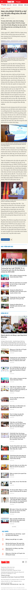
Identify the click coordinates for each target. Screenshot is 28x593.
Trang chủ (3, 8)
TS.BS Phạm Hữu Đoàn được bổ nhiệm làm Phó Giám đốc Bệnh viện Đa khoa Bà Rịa (18, 457)
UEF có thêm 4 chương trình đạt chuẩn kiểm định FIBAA (18, 276)
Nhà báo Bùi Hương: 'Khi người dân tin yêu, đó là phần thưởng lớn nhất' (15, 544)
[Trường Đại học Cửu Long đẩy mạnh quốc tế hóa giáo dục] (5, 299)
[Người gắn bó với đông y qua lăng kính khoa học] (14, 324)
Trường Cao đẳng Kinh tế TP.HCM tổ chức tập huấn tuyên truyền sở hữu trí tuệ (18, 291)
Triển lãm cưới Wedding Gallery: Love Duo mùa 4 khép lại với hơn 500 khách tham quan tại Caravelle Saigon (18, 424)
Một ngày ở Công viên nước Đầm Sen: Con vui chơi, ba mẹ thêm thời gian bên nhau (18, 510)
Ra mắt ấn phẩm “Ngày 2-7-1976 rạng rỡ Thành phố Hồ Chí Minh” (18, 490)
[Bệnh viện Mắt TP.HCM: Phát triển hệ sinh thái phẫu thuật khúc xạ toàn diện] (5, 520)
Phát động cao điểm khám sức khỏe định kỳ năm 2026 (18, 406)
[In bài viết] (11, 239)
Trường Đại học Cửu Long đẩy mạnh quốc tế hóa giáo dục (17, 298)
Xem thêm (14, 526)
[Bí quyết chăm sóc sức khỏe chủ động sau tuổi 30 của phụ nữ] (5, 467)
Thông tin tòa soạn (5, 575)
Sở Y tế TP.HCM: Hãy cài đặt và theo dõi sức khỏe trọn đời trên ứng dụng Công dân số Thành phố (18, 369)
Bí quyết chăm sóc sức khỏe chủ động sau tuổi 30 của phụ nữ (18, 466)
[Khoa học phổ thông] (18, 1)
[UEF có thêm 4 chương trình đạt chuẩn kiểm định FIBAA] (5, 277)
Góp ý (20, 584)
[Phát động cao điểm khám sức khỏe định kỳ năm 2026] (5, 407)
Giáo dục (8, 8)
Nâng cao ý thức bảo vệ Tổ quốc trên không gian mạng (18, 350)
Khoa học (15, 5)
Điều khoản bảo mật (14, 584)
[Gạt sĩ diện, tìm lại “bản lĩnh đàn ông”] (5, 483)
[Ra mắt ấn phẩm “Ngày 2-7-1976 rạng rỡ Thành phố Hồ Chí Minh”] (5, 491)
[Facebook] (26, 562)
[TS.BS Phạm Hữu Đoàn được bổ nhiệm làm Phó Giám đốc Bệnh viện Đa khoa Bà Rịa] (5, 457)
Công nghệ (20, 5)
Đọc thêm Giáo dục (7, 246)
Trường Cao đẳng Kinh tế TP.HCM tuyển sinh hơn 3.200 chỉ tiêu (17, 306)
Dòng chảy (9, 5)
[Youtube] (23, 562)
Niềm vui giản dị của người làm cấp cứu (18, 474)
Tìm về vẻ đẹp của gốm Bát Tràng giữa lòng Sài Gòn (17, 414)
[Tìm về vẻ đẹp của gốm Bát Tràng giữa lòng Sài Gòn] (5, 416)
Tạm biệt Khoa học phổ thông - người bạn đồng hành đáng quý (15, 534)
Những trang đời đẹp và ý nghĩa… (14, 539)
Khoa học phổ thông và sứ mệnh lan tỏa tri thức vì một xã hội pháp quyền (18, 284)
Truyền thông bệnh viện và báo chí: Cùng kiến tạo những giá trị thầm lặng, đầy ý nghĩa (18, 447)
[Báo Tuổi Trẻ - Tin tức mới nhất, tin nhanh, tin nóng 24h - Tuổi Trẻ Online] (10, 1)
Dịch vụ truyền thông (5, 584)
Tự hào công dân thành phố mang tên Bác (17, 398)
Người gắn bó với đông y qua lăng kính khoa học (14, 336)
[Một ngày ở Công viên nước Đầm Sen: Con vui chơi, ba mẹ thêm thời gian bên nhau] (5, 511)
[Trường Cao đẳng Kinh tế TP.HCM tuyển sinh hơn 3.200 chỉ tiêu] (5, 306)
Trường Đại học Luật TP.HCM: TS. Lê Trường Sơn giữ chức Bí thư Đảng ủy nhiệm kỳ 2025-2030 (13, 270)
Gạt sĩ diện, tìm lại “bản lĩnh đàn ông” (18, 482)
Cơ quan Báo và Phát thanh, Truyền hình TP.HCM (12, 577)
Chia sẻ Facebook (6, 239)
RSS (23, 584)
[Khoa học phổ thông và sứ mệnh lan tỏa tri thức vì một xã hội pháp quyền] (5, 284)
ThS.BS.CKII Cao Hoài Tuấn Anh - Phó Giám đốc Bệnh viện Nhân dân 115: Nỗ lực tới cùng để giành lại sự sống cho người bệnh (18, 500)
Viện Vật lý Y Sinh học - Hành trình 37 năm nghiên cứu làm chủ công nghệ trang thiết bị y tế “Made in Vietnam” (18, 389)
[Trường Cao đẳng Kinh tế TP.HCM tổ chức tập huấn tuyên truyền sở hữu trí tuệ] (5, 292)
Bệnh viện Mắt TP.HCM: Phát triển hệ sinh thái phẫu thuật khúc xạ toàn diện (17, 520)
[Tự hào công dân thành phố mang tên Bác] (5, 399)
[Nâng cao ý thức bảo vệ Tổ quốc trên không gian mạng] (5, 351)
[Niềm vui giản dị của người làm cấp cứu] (5, 475)
